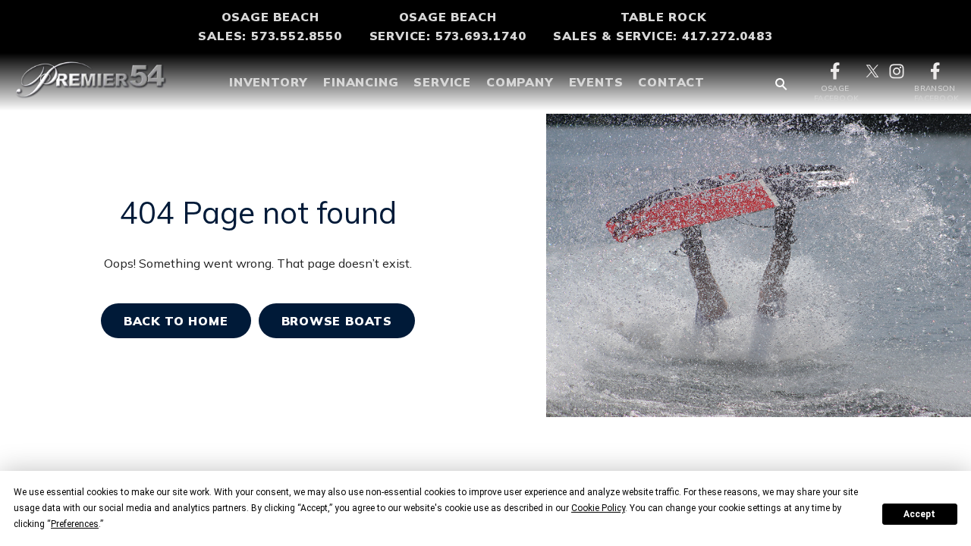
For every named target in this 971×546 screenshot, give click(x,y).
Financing (360, 81)
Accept (919, 514)
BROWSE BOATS (337, 320)
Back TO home (176, 320)
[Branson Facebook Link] (935, 69)
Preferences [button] (75, 524)
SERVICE (442, 81)
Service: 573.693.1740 (447, 35)
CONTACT (671, 81)
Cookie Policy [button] (598, 508)
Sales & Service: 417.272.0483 (662, 35)
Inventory (268, 81)
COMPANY (520, 81)
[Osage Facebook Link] (835, 69)
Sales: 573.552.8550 (269, 35)
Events (596, 81)
